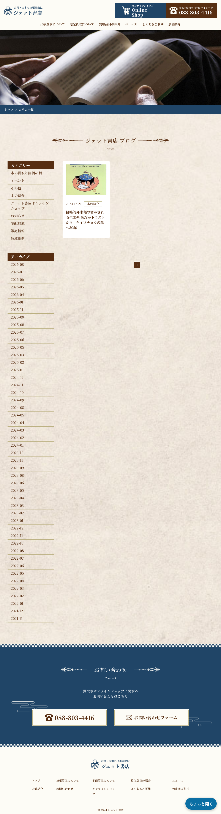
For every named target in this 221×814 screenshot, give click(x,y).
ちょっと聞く (201, 803)
